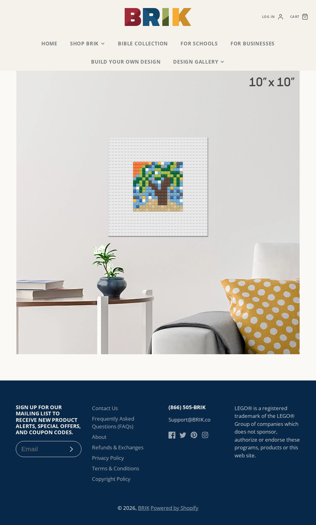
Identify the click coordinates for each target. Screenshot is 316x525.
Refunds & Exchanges (117, 447)
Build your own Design (125, 61)
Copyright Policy (111, 478)
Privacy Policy (108, 457)
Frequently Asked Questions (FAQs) (113, 422)
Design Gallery (195, 61)
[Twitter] (182, 435)
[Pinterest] (194, 435)
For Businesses (253, 43)
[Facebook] (172, 435)
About (99, 436)
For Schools (199, 43)
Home (49, 43)
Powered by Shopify (174, 507)
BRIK (143, 507)
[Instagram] (205, 435)
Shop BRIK (84, 43)
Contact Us (105, 408)
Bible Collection (143, 43)
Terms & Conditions (115, 468)
